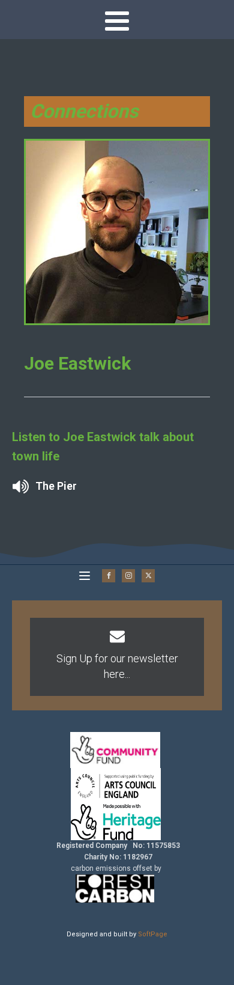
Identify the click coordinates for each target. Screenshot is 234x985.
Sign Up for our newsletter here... (117, 666)
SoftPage (152, 934)
